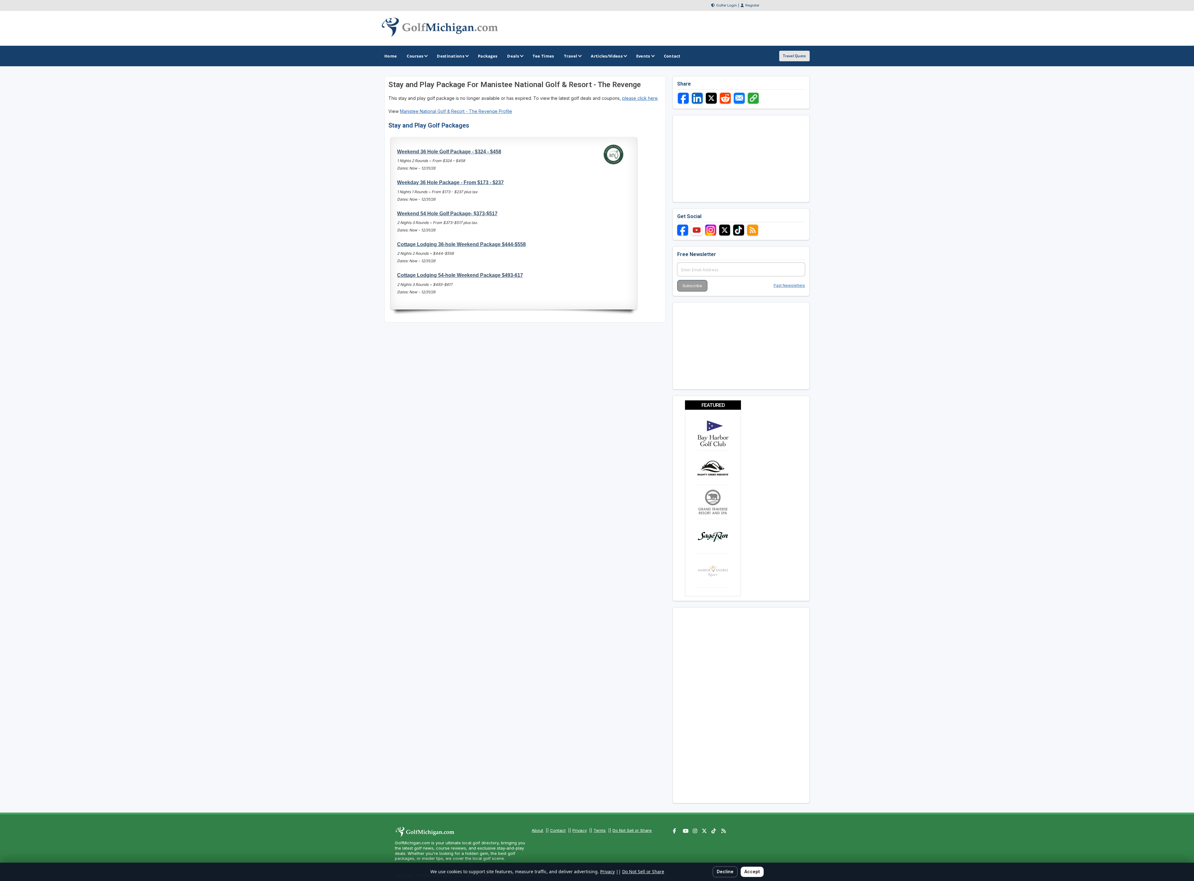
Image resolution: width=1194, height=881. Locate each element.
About (537, 830)
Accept (752, 871)
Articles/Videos (606, 56)
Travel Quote (794, 55)
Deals (513, 56)
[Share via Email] (739, 98)
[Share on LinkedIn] (697, 98)
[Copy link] (753, 98)
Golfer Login (726, 5)
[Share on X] (711, 98)
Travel (570, 56)
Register (752, 5)
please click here (640, 98)
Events (643, 56)
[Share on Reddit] (725, 98)
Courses (415, 56)
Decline (725, 871)
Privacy (579, 830)
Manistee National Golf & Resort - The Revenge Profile (456, 111)
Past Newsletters (789, 285)
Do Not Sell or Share (632, 830)
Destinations (450, 56)
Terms (600, 830)
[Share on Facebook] (683, 98)
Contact (558, 830)
